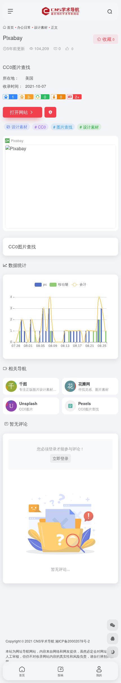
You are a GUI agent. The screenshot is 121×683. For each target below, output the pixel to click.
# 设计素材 (89, 127)
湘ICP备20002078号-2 (72, 641)
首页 (10, 27)
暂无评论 (19, 424)
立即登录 (60, 458)
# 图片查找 (62, 127)
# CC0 (40, 127)
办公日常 (24, 27)
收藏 (108, 39)
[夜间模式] (112, 652)
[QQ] (112, 638)
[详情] (54, 383)
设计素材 (41, 27)
